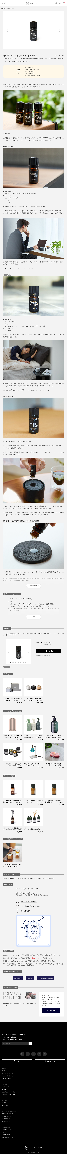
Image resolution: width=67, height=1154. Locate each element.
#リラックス (19, 878)
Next (59, 30)
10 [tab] (25, 662)
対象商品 (27, 69)
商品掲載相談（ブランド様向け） (10, 1092)
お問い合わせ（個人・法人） (8, 1073)
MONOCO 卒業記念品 (7, 1119)
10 (40, 45)
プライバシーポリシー (7, 1078)
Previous (7, 30)
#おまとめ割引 (28, 878)
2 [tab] (12, 662)
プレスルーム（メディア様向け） (10, 1094)
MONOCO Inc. (31, 1152)
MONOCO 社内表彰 (6, 1116)
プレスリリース (5, 1129)
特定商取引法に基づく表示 (8, 1076)
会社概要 (4, 1089)
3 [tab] (13, 662)
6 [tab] (18, 662)
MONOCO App (5, 1105)
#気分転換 (11, 878)
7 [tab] (20, 662)
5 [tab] (17, 662)
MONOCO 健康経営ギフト (8, 1121)
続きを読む (33, 585)
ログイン (18, 1061)
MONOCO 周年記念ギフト (8, 1113)
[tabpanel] (33, 30)
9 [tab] (23, 662)
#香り (5, 878)
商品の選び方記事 (6, 1134)
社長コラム (4, 1132)
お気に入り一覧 (51, 1061)
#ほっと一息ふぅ (39, 878)
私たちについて (5, 1087)
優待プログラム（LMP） (7, 1137)
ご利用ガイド (5, 1071)
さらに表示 (33, 616)
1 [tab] (10, 662)
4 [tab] (15, 662)
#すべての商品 (49, 878)
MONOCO (4, 1103)
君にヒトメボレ (36, 958)
